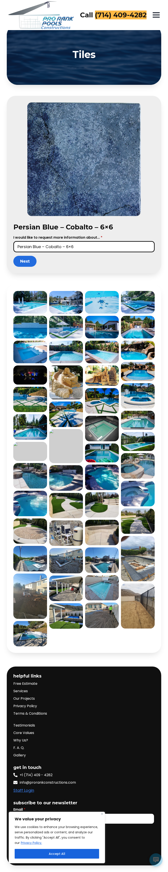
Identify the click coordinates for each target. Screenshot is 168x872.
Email (19, 809)
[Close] (102, 814)
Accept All (57, 854)
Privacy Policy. (31, 843)
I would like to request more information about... (57, 237)
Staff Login (23, 790)
